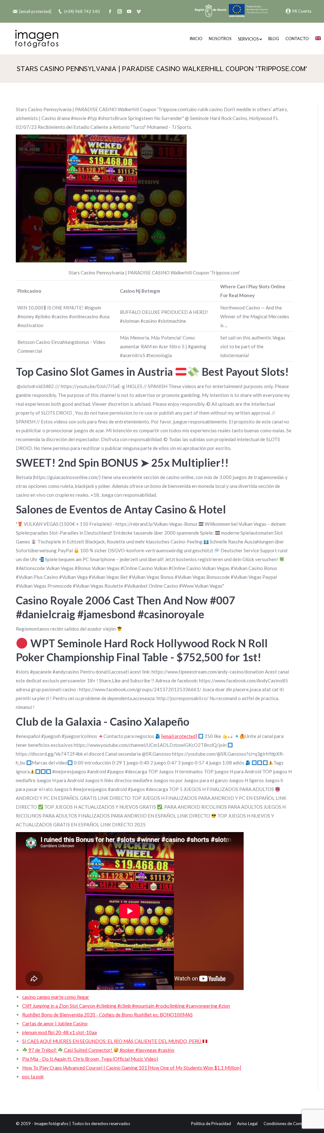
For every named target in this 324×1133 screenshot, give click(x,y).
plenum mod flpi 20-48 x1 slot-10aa (59, 1032)
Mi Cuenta (301, 11)
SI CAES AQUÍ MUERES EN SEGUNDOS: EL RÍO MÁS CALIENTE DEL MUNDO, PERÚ (112, 1041)
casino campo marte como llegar (55, 997)
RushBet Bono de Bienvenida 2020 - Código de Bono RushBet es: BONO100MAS (107, 1014)
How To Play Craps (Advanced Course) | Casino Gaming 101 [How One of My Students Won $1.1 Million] (131, 1067)
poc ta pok (33, 1076)
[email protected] (35, 11)
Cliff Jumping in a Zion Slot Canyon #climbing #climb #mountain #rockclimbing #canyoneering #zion (126, 1006)
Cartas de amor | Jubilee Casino (55, 1023)
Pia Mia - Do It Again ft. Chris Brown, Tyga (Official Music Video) (90, 1059)
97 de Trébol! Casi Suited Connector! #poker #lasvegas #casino (101, 1050)
